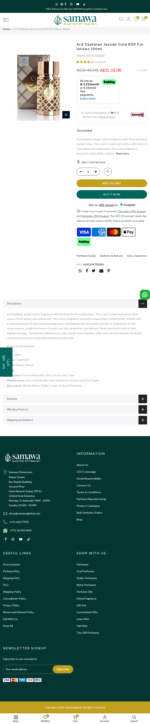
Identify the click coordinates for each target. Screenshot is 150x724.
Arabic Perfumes (87, 578)
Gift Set (81, 605)
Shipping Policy (12, 591)
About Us (82, 464)
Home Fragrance (86, 598)
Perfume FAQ (11, 571)
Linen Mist (83, 619)
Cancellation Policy (14, 598)
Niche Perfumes (86, 584)
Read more (122, 153)
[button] (85, 61)
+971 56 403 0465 (21, 530)
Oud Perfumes (86, 571)
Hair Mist (82, 625)
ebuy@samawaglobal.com (24, 513)
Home (6, 29)
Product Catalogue (88, 505)
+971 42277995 (19, 522)
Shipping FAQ (11, 578)
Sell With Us (10, 619)
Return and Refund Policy (18, 612)
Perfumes (82, 564)
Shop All (8, 625)
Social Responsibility (89, 478)
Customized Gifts (87, 612)
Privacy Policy (11, 605)
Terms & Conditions (89, 492)
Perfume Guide (86, 255)
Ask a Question (137, 255)
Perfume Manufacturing (91, 499)
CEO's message (86, 471)
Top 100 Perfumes (88, 632)
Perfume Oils (85, 591)
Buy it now (112, 194)
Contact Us (84, 485)
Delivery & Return (111, 255)
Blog (79, 519)
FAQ (5, 584)
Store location (11, 564)
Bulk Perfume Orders (89, 512)
